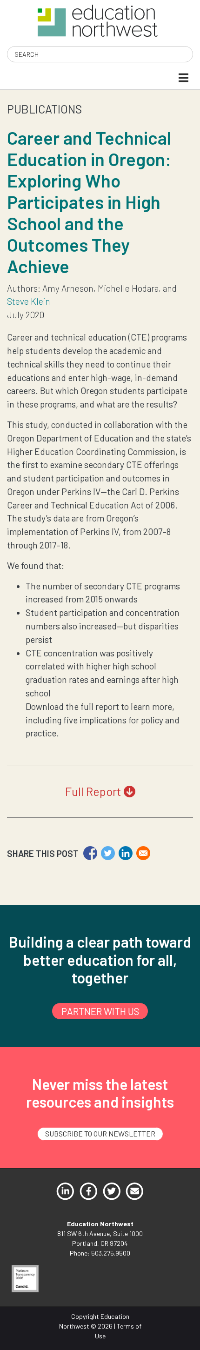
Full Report (94, 791)
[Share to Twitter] (108, 853)
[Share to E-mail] (143, 853)
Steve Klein (28, 301)
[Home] (97, 20)
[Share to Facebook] (90, 853)
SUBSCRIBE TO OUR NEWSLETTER (100, 1133)
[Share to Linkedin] (126, 853)
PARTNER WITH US (100, 1011)
